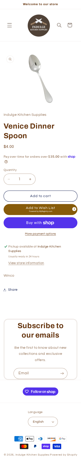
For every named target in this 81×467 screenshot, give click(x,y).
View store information (26, 263)
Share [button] (13, 289)
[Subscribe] (62, 373)
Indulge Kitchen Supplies (33, 455)
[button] (9, 25)
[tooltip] (74, 209)
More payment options (40, 233)
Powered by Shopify (63, 455)
